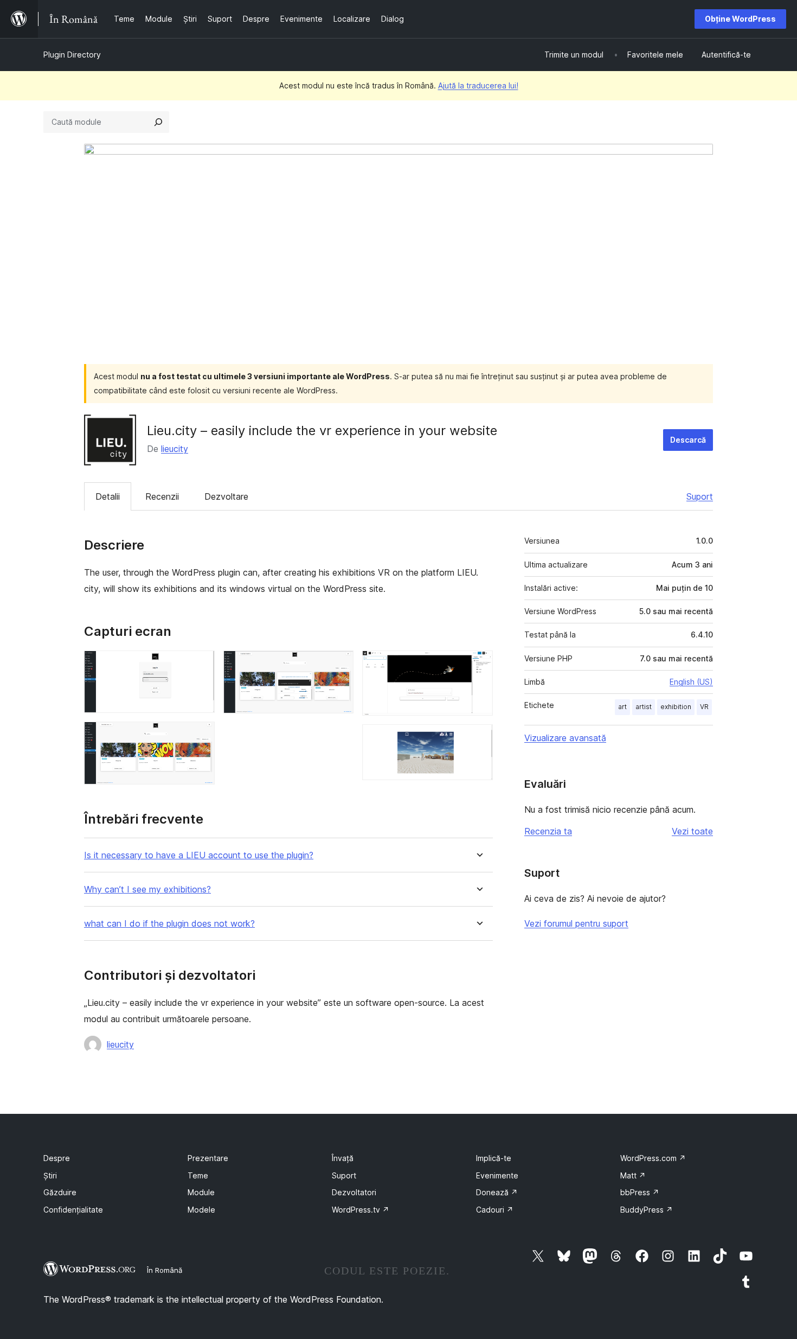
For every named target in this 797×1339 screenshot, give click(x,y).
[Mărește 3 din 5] (338, 665)
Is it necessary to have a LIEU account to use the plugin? (198, 855)
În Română (164, 1270)
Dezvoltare (226, 496)
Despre (56, 1158)
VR (704, 707)
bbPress (639, 1192)
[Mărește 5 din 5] (478, 739)
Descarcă (688, 439)
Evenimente (497, 1175)
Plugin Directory (72, 54)
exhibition (675, 707)
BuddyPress (646, 1209)
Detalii (107, 496)
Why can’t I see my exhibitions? (147, 889)
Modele (201, 1209)
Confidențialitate (73, 1209)
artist (643, 707)
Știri (50, 1175)
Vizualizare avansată (565, 737)
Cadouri (494, 1209)
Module (201, 1192)
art (622, 707)
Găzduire (59, 1192)
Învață (342, 1158)
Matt (633, 1175)
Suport (699, 496)
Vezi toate (692, 831)
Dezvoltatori (354, 1192)
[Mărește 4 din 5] (478, 665)
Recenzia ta (548, 831)
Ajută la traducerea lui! (478, 85)
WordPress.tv (360, 1209)
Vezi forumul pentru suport (576, 923)
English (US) (691, 681)
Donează (497, 1192)
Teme (198, 1175)
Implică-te (493, 1158)
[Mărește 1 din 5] (200, 665)
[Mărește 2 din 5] (200, 736)
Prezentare (208, 1158)
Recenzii (162, 496)
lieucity (174, 448)
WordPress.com (653, 1158)
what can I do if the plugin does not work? (169, 924)
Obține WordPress (740, 18)
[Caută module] (158, 122)
